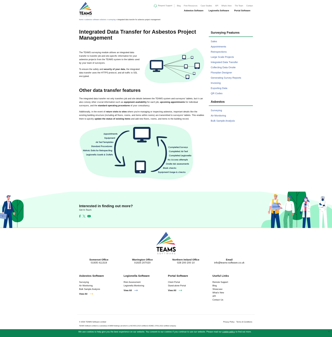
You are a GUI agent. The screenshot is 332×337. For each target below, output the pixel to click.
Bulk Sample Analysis (223, 120)
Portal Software (242, 10)
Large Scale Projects (222, 57)
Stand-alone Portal (177, 285)
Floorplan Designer (221, 72)
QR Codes (217, 93)
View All (83, 294)
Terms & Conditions (244, 322)
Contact (249, 6)
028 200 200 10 (186, 262)
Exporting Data (219, 88)
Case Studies (206, 6)
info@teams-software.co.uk (229, 262)
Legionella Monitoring (134, 285)
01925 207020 (142, 262)
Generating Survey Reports (226, 77)
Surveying (216, 110)
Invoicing (216, 83)
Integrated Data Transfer (224, 62)
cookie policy (228, 332)
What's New (226, 6)
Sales (214, 41)
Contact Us (217, 300)
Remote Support (220, 282)
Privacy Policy (228, 322)
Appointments (218, 46)
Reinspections (219, 51)
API (216, 6)
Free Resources (191, 6)
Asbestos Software (193, 10)
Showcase (217, 289)
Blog (179, 6)
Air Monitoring (218, 115)
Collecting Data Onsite (223, 67)
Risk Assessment (132, 282)
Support (165, 5)
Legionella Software (219, 10)
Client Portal (174, 282)
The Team (239, 6)
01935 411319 (99, 262)
